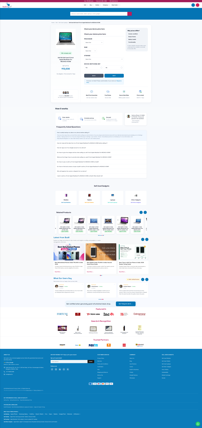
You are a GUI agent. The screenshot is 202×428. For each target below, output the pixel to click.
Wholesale (132, 378)
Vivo (46, 414)
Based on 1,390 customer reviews (11, 364)
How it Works (165, 369)
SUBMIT (91, 361)
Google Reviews (134, 375)
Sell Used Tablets (166, 361)
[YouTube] (63, 369)
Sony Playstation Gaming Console (36, 421)
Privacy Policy (100, 358)
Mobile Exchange (166, 375)
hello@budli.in (9, 374)
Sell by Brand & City (14, 400)
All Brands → (77, 414)
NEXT (114, 75)
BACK (94, 75)
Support (99, 378)
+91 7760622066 (10, 371)
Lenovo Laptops (27, 419)
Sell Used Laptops (63, 22)
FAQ (98, 369)
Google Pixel (62, 414)
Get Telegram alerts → (126, 304)
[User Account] (197, 5)
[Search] (129, 14)
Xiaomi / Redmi (39, 414)
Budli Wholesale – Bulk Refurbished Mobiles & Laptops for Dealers (18, 407)
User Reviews (133, 364)
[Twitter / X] (67, 369)
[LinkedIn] (59, 369)
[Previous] (142, 239)
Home (52, 22)
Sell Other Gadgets (166, 366)
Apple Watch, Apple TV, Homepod (21, 421)
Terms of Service (37, 390)
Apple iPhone (13, 414)
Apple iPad (12, 416)
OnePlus (32, 414)
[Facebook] (52, 369)
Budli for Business (134, 369)
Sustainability (165, 372)
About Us (132, 358)
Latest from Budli (61, 237)
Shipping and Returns (102, 372)
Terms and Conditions (102, 364)
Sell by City (100, 375)
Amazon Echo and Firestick (51, 421)
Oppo (50, 414)
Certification (100, 366)
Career (131, 366)
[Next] (146, 239)
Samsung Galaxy (23, 414)
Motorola (69, 414)
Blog (131, 361)
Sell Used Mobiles (166, 358)
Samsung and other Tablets (22, 416)
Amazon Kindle (32, 416)
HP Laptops (34, 419)
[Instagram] (56, 369)
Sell (56, 22)
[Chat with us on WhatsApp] (198, 424)
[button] (141, 212)
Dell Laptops (21, 419)
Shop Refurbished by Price (26, 400)
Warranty (99, 361)
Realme (55, 414)
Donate (163, 378)
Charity (131, 372)
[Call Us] (193, 5)
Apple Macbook (13, 419)
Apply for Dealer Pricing (39, 407)
